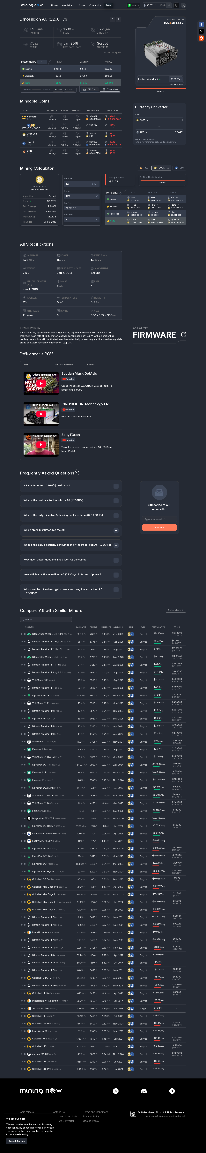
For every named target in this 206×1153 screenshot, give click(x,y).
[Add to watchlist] (112, 19)
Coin (137, 114)
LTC (182, 168)
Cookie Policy (91, 1120)
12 (25, 302)
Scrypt (95, 273)
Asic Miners (68, 5)
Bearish (71, 90)
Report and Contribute (64, 1116)
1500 (61, 260)
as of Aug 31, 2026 (176, 84)
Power (67, 191)
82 (60, 286)
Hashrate (68, 178)
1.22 (96, 260)
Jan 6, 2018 (64, 273)
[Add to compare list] (118, 19)
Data (108, 5)
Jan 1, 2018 (30, 289)
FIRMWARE (154, 334)
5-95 (95, 302)
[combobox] (143, 120)
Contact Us (95, 5)
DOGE (162, 168)
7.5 (26, 273)
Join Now (159, 527)
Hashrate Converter (62, 1120)
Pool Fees (68, 214)
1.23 (28, 260)
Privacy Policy (91, 1116)
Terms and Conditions (95, 1111)
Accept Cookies (17, 1141)
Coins (82, 5)
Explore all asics (174, 610)
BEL (146, 168)
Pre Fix (67, 203)
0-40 (61, 302)
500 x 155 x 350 (103, 315)
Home (54, 5)
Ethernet (28, 315)
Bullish (59, 90)
